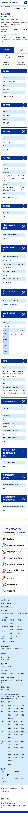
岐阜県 (9, 728)
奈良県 (22, 734)
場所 (19, 620)
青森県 (9, 705)
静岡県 (16, 728)
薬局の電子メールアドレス (10, 301)
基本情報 (6, 50)
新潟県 (9, 721)
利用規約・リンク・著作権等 (9, 788)
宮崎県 (22, 757)
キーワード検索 (5, 606)
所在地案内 (21, 788)
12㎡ (4, 216)
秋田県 (9, 708)
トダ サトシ (6, 115)
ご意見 (3, 772)
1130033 (5, 168)
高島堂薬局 (6, 89)
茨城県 (9, 712)
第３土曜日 (13, 374)
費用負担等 (21, 57)
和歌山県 (10, 738)
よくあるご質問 (19, 778)
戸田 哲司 (6, 123)
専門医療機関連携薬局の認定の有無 (13, 506)
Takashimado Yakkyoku (9, 96)
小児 (19, 626)
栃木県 (16, 712)
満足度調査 (18, 772)
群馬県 (22, 712)
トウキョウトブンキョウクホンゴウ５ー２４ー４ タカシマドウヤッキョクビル (13, 178)
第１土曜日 (12, 371)
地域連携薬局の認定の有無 (10, 484)
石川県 (22, 721)
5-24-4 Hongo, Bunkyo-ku (10, 197)
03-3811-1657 (7, 260)
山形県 (16, 708)
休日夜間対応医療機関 (21, 613)
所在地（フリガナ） (8, 172)
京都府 (22, 731)
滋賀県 (16, 731)
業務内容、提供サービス (7, 63)
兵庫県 (16, 734)
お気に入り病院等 (6, 649)
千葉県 (16, 715)
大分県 (16, 757)
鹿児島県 (10, 761)
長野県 (22, 725)
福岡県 (9, 754)
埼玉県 (9, 715)
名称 (4, 85)
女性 (10, 633)
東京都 (22, 715)
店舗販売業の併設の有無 (10, 235)
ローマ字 (5, 93)
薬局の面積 (6, 213)
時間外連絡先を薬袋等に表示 (11, 438)
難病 (19, 633)
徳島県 (9, 748)
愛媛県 (22, 748)
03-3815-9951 (7, 268)
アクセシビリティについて (8, 791)
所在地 (5, 184)
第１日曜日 (20, 371)
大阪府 (9, 734)
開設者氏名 (6, 119)
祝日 (6, 371)
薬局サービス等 (7, 56)
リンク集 (3, 781)
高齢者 (11, 626)
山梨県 (16, 725)
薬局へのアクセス (20, 50)
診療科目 (11, 620)
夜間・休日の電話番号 (9, 271)
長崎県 (22, 754)
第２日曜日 (6, 374)
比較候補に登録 (5, 27)
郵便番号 (5, 165)
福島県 (22, 708)
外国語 (11, 623)
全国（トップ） (5, 690)
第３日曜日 (21, 374)
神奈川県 (10, 718)
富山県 (16, 721)
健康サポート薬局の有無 (10, 462)
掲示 (4, 434)
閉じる (14, 520)
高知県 (9, 751)
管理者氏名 (6, 146)
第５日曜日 (13, 376)
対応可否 (5, 408)
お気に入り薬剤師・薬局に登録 (9, 19)
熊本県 (9, 757)
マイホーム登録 (5, 775)
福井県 (9, 725)
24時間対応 (6, 416)
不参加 (5, 427)
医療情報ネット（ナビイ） (10, 3)
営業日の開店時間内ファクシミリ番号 (13, 264)
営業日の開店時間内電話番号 (11, 257)
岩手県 (16, 705)
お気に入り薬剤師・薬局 (7, 681)
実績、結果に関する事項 (21, 63)
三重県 (9, 731)
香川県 (16, 748)
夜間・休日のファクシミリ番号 (11, 279)
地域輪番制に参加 (8, 423)
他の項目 (11, 642)
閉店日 (5, 368)
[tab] (7, 50)
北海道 (9, 702)
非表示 (5, 441)
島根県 (16, 741)
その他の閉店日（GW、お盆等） (12, 387)
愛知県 (22, 728)
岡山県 (22, 741)
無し (4, 238)
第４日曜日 (6, 376)
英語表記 (5, 194)
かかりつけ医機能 (13, 637)
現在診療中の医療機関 (7, 613)
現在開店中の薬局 (6, 666)
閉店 (4, 383)
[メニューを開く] (25, 2)
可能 (4, 412)
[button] (14, 71)
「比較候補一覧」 (16, 29)
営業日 (5, 323)
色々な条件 (21, 673)
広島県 (9, 744)
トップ (2, 6)
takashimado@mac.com (10, 304)
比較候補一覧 (18, 649)
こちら (18, 532)
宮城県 (22, 705)
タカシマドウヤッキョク (10, 82)
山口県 (16, 744)
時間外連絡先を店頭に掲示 (10, 430)
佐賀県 (16, 754)
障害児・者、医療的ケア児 (16, 630)
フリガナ (5, 78)
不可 (4, 419)
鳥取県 (9, 741)
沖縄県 (9, 764)
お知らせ (3, 778)
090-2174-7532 (7, 275)
